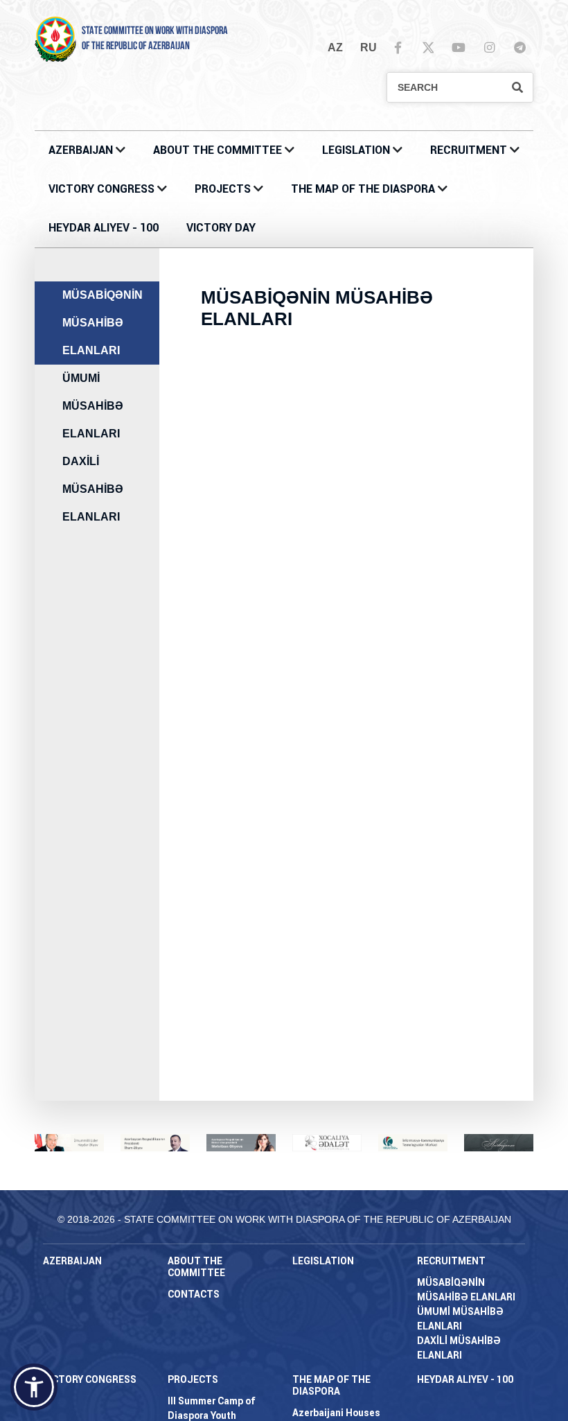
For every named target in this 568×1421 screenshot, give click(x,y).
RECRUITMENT (468, 150)
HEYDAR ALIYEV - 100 (103, 227)
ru (368, 47)
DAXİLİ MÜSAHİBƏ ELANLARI (92, 489)
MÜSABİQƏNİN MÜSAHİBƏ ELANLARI (102, 322)
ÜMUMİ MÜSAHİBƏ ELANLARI (92, 405)
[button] (34, 1387)
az (335, 47)
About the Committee (217, 150)
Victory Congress (101, 188)
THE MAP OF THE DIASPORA (363, 188)
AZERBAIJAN (80, 150)
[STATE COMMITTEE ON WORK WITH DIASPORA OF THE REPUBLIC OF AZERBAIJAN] (55, 38)
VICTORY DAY (221, 227)
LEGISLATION (356, 150)
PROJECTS (223, 188)
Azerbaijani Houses (336, 1412)
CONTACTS (194, 1294)
